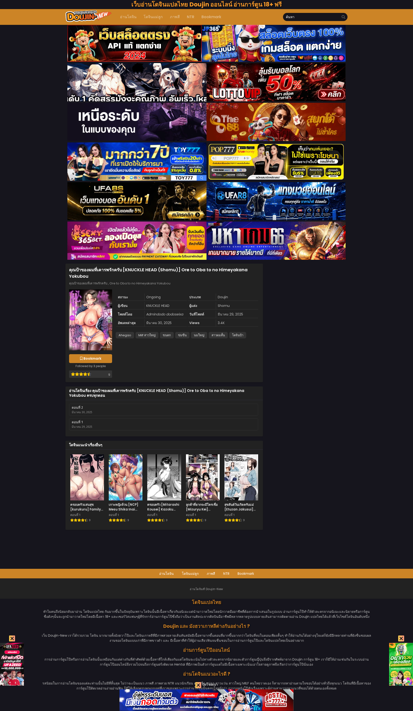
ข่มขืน (182, 335)
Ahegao (125, 335)
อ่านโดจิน (166, 573)
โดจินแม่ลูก (190, 573)
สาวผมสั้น (218, 335)
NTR (226, 573)
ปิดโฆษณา (209, 684)
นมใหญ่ (199, 335)
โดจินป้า (237, 335)
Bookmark (246, 573)
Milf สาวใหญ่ (147, 335)
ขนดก (167, 335)
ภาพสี (211, 573)
